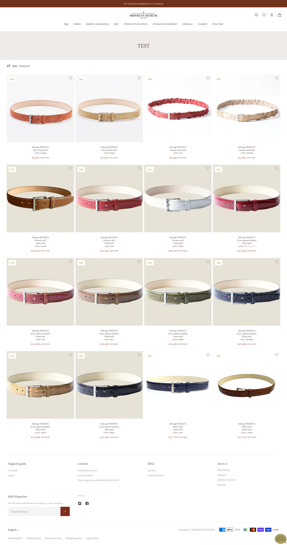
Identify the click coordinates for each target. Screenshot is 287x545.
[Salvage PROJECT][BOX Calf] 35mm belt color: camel (246, 428)
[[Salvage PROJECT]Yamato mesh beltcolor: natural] (246, 108)
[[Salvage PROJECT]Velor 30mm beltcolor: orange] (40, 108)
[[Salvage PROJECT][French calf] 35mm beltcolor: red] (109, 198)
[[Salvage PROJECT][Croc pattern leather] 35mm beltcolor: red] (40, 292)
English (12, 529)
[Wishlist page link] (264, 15)
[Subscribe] (65, 511)
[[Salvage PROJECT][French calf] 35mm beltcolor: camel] (40, 198)
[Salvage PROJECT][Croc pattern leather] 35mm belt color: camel (40, 428)
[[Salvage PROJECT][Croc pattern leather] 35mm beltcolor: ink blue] (246, 292)
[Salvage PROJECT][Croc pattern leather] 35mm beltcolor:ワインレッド (246, 241)
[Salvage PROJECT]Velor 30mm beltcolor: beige (109, 150)
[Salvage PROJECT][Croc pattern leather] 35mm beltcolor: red (40, 335)
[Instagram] (79, 503)
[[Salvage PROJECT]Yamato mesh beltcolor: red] (178, 108)
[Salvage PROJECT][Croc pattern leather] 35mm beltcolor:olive (109, 335)
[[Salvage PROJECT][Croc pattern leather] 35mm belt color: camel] (40, 385)
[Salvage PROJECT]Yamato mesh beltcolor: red (177, 150)
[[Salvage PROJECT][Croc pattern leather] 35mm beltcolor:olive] (109, 292)
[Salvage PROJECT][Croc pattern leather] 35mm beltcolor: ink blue (246, 335)
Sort (21, 66)
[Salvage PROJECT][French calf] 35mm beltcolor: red (109, 241)
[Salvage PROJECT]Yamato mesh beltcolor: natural (246, 150)
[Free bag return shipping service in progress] (143, 3)
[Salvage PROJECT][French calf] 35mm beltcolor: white (177, 241)
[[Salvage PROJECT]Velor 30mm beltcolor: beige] (109, 108)
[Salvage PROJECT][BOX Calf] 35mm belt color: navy (177, 428)
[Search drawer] (256, 15)
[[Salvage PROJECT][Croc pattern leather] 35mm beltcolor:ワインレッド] (246, 198)
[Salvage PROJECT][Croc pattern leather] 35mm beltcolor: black (109, 428)
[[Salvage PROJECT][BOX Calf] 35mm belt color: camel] (246, 385)
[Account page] (272, 15)
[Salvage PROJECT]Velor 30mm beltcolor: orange (40, 150)
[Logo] (143, 15)
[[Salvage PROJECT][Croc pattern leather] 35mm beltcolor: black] (109, 385)
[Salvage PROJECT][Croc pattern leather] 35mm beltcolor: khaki (178, 335)
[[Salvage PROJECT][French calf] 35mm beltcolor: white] (178, 198)
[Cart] (280, 15)
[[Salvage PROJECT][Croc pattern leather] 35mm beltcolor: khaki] (178, 292)
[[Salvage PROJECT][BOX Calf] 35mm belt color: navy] (178, 385)
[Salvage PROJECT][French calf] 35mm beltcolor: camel (40, 241)
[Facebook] (87, 503)
